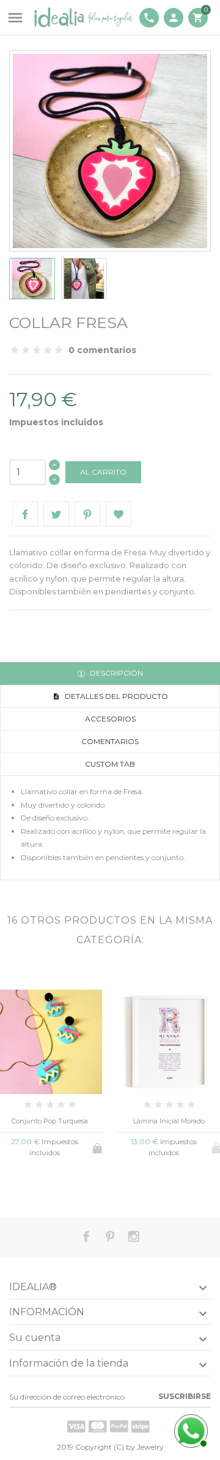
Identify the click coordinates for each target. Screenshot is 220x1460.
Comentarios (110, 741)
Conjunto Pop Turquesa (50, 1121)
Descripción (115, 672)
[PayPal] (119, 1426)
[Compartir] (25, 514)
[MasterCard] (98, 1426)
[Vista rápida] (29, 1184)
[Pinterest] (87, 514)
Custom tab (110, 763)
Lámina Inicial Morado (169, 1121)
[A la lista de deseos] (50, 1184)
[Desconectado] (189, 1429)
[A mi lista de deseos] (118, 514)
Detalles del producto (115, 696)
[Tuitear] (56, 514)
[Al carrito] (98, 1146)
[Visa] (76, 1426)
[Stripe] (140, 1426)
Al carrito (103, 471)
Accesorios (110, 718)
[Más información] (70, 1183)
